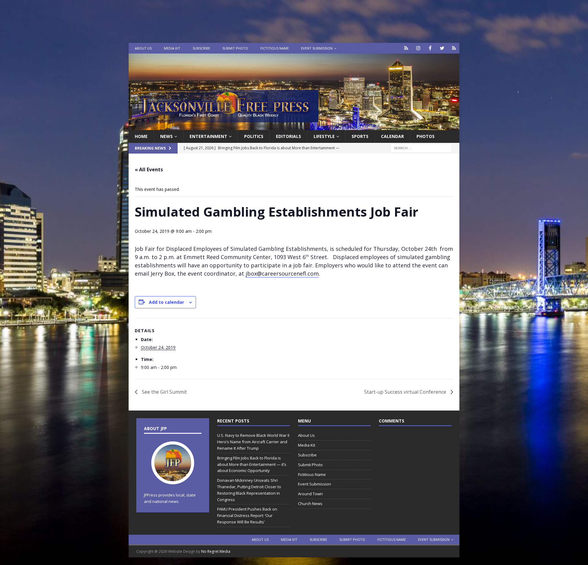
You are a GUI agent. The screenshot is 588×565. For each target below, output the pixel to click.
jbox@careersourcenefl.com (282, 273)
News (166, 136)
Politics (253, 136)
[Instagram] (418, 48)
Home (141, 136)
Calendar (392, 136)
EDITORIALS (288, 136)
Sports (360, 136)
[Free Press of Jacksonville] (294, 126)
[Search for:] (421, 148)
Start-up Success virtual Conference (405, 391)
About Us (143, 48)
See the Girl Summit (164, 391)
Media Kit (172, 48)
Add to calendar (166, 302)
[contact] (406, 48)
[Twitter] (442, 48)
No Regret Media (215, 551)
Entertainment (208, 136)
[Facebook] (430, 48)
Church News (310, 503)
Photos (426, 136)
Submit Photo (235, 48)
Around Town (310, 493)
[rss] (454, 48)
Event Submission (317, 48)
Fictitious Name (274, 48)
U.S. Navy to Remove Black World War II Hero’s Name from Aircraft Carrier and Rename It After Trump (253, 442)
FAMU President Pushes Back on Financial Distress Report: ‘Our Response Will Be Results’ (247, 515)
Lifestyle (324, 136)
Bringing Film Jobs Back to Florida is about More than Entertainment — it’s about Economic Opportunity (251, 464)
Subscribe (201, 48)
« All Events (149, 169)
